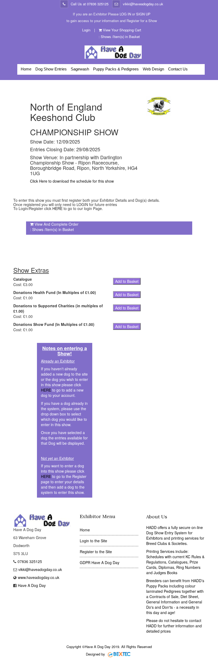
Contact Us (178, 69)
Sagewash (80, 69)
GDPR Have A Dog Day (99, 562)
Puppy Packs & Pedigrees (116, 69)
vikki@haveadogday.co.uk (143, 3)
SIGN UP (143, 13)
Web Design (153, 69)
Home (26, 69)
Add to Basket (127, 281)
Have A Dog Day (32, 585)
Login (86, 29)
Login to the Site (93, 540)
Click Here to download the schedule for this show (72, 181)
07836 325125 (97, 3)
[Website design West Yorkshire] (119, 654)
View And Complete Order (56, 224)
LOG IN (125, 13)
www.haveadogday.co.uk (38, 577)
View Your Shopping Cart (122, 29)
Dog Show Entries (51, 69)
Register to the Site (96, 551)
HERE (57, 208)
